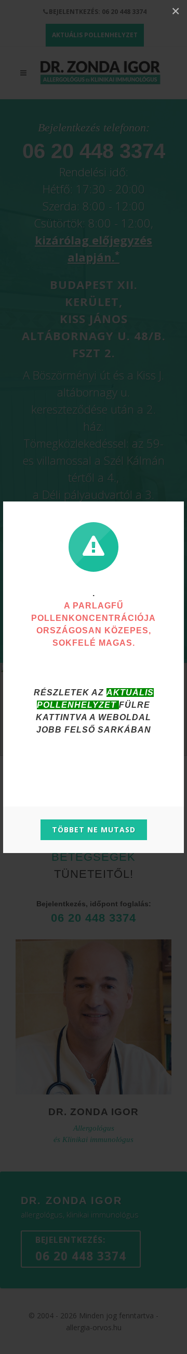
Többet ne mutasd (94, 829)
